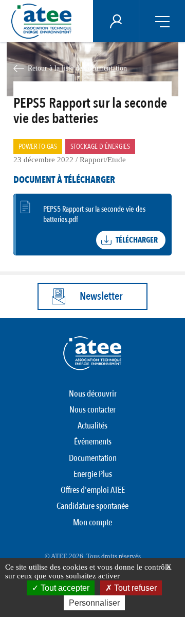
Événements (93, 442)
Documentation (93, 458)
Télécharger (137, 240)
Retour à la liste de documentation (77, 68)
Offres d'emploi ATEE (93, 490)
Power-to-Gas (37, 146)
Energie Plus (92, 474)
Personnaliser (94, 602)
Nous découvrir (93, 394)
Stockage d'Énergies (100, 146)
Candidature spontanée (92, 506)
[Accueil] (44, 21)
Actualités (92, 426)
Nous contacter (92, 410)
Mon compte (92, 522)
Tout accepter (64, 588)
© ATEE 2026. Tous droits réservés (93, 556)
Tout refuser (134, 588)
